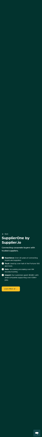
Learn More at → (11, 289)
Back (6, 234)
